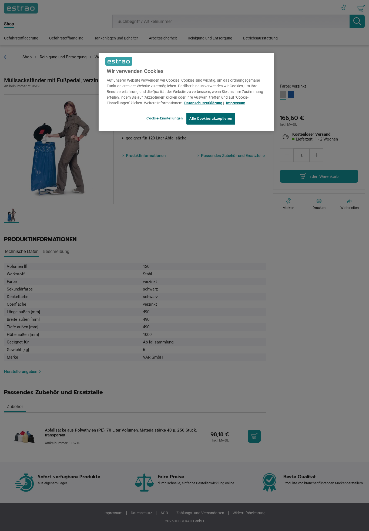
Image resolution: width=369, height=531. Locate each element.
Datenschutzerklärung (203, 103)
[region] (186, 92)
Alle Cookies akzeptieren (210, 118)
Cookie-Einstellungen (164, 118)
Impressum (235, 103)
